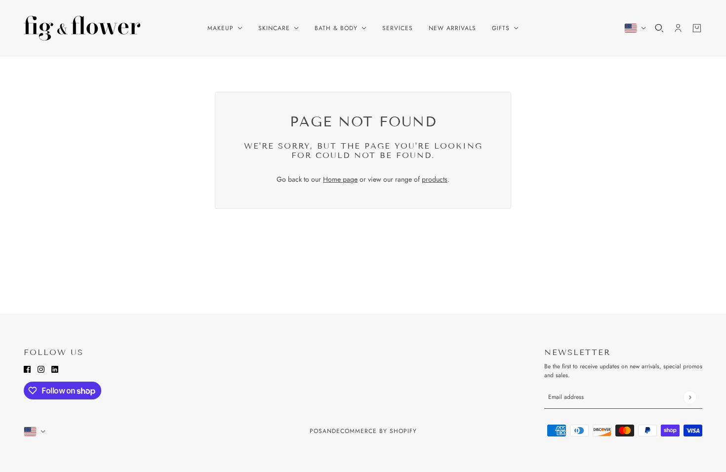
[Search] (659, 28)
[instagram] (41, 368)
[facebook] (27, 368)
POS (316, 431)
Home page (340, 179)
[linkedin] (54, 368)
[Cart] (696, 28)
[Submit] (689, 397)
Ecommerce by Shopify (376, 431)
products (434, 179)
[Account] (678, 28)
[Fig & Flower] (82, 28)
